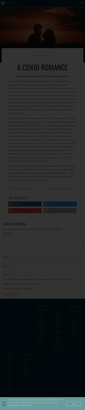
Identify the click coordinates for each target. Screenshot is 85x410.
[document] (42, 205)
